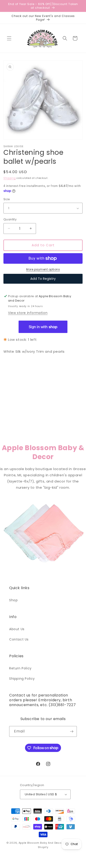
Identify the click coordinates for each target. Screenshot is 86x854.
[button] (9, 38)
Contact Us (19, 639)
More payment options (43, 269)
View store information (27, 313)
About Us (17, 629)
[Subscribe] (72, 731)
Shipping (9, 178)
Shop (13, 600)
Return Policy (20, 668)
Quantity (10, 219)
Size (6, 199)
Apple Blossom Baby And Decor (41, 843)
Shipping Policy (22, 678)
